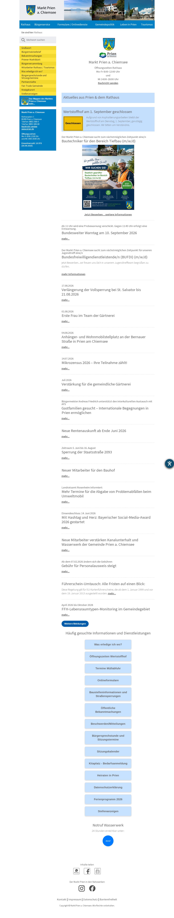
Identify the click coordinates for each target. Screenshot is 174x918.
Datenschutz (90, 899)
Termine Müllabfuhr (108, 668)
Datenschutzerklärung (108, 787)
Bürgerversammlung (31, 63)
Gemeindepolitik (104, 24)
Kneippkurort (28, 89)
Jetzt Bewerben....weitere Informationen (108, 214)
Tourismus (147, 24)
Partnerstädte (28, 81)
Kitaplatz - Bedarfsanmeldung (108, 763)
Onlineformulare (108, 680)
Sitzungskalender (108, 751)
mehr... (32, 103)
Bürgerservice (42, 24)
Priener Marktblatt (30, 59)
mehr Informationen (73, 274)
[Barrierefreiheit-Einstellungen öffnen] (169, 463)
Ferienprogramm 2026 (108, 799)
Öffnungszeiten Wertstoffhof (108, 656)
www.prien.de (27, 129)
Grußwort (26, 47)
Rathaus (25, 24)
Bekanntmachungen (31, 55)
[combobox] (37, 40)
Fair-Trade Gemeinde (32, 85)
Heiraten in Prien (108, 775)
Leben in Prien (128, 24)
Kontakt (61, 899)
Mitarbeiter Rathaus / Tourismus (38, 67)
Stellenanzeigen (29, 93)
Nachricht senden (29, 126)
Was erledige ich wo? (32, 71)
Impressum (74, 899)
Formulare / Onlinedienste (72, 24)
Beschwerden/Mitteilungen (108, 723)
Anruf (108, 841)
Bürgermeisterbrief (31, 51)
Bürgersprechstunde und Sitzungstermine (33, 77)
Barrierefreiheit (108, 899)
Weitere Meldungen (75, 623)
